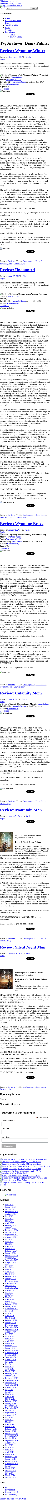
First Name (6, 1129)
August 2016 (10, 1443)
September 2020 (11, 1329)
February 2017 (11, 1429)
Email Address (8, 1120)
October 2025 (10, 1209)
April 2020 (9, 1341)
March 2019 (10, 1371)
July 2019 (9, 1362)
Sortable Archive (12, 25)
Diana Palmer (16, 77)
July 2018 (9, 1390)
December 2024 (11, 1230)
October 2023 (10, 1258)
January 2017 (10, 1431)
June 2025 (9, 1218)
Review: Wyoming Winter (22, 50)
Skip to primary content (9, 1)
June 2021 (9, 1313)
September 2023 (11, 1260)
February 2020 (11, 1346)
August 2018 (10, 1387)
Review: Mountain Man (21, 810)
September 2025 (11, 1212)
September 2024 (11, 1235)
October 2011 (10, 1477)
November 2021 (11, 1309)
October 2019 (10, 1355)
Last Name (6, 1137)
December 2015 (11, 1461)
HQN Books (17, 541)
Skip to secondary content (10, 3)
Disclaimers (10, 32)
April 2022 (9, 1299)
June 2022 (9, 1295)
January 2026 (10, 1207)
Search (3, 8)
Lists (7, 23)
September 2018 (11, 1385)
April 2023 (9, 1272)
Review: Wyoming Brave (21, 523)
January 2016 (10, 1459)
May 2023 (9, 1269)
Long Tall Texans (7, 517)
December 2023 (11, 1255)
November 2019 (11, 1353)
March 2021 (10, 1318)
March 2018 (10, 1399)
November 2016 (11, 1436)
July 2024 (9, 1239)
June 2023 (9, 1267)
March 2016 (10, 1454)
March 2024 (10, 1248)
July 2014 (9, 1473)
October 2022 (10, 1285)
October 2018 (10, 1383)
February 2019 (11, 1373)
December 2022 (11, 1281)
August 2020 (10, 1332)
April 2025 (9, 1223)
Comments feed (11, 1492)
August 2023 (10, 1262)
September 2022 (11, 1288)
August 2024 (10, 1237)
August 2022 (10, 1290)
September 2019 (11, 1357)
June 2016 (9, 1447)
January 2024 (10, 1253)
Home (7, 18)
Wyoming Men (6, 263)
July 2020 (9, 1334)
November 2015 (11, 1463)
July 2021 (9, 1311)
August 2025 (10, 1214)
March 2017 (10, 1427)
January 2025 (10, 1228)
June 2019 (9, 1364)
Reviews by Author (13, 21)
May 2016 (9, 1450)
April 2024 (9, 1246)
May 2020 (9, 1339)
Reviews (11, 261)
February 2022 (11, 1304)
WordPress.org (11, 1494)
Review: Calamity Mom (21, 693)
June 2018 (9, 1392)
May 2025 (9, 1221)
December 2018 (11, 1378)
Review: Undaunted (17, 269)
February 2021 (11, 1320)
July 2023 (9, 1265)
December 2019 (11, 1350)
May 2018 (9, 1394)
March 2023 (10, 1274)
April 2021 (9, 1316)
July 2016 (9, 1445)
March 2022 (10, 1302)
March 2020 (10, 1343)
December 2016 (11, 1433)
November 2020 (11, 1327)
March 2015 (10, 1468)
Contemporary (13, 84)
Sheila (28, 57)
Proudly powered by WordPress (13, 1499)
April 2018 (9, 1396)
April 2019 (9, 1369)
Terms (12, 34)
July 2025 (9, 1216)
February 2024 (11, 1251)
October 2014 (10, 1470)
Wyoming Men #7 (13, 79)
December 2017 (11, 1406)
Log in (8, 1487)
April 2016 (9, 1452)
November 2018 (11, 1380)
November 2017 (11, 1408)
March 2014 (10, 1475)
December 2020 (11, 1325)
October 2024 (10, 1232)
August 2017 (10, 1415)
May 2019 (9, 1366)
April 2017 (9, 1424)
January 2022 (10, 1306)
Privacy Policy (16, 37)
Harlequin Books (19, 82)
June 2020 (9, 1336)
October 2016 (10, 1438)
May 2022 (9, 1297)
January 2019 (10, 1376)
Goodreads (4, 89)
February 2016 (11, 1457)
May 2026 (9, 1205)
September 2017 (11, 1413)
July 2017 (9, 1417)
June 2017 (9, 1420)
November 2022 (11, 1283)
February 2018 (11, 1401)
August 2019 (10, 1359)
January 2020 (10, 1348)
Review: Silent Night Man (22, 947)
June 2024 (9, 1242)
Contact (8, 30)
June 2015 (9, 1466)
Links (7, 27)
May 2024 (9, 1244)
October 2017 (10, 1410)
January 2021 (10, 1322)
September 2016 (11, 1440)
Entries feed (10, 1490)
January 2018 (10, 1403)
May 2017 (9, 1422)
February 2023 (11, 1276)
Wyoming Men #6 (13, 539)
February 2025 (11, 1225)
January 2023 (10, 1279)
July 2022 (9, 1292)
